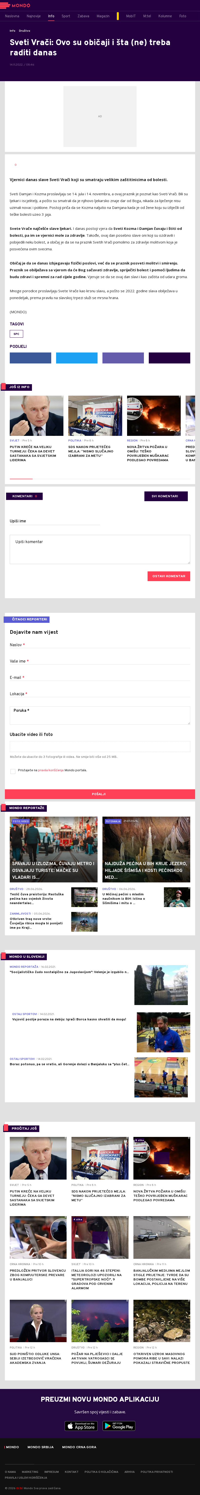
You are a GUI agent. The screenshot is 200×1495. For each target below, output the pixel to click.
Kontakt (72, 1472)
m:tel (19, 1488)
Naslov (17, 645)
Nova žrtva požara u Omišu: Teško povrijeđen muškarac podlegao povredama (148, 453)
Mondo (12, 1447)
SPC (16, 334)
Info (12, 31)
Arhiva (129, 1472)
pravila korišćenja (51, 770)
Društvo (24, 31)
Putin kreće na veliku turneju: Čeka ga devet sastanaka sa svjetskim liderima (33, 453)
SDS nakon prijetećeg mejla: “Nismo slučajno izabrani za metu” (90, 451)
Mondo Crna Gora (79, 1447)
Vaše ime (19, 662)
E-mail (17, 678)
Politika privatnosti (157, 1472)
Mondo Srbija (41, 1447)
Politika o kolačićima (101, 1472)
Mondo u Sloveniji (26, 957)
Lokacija (18, 694)
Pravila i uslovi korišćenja (26, 1478)
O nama (10, 1472)
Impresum (51, 1472)
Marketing (30, 1472)
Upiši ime (18, 521)
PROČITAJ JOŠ (24, 1129)
